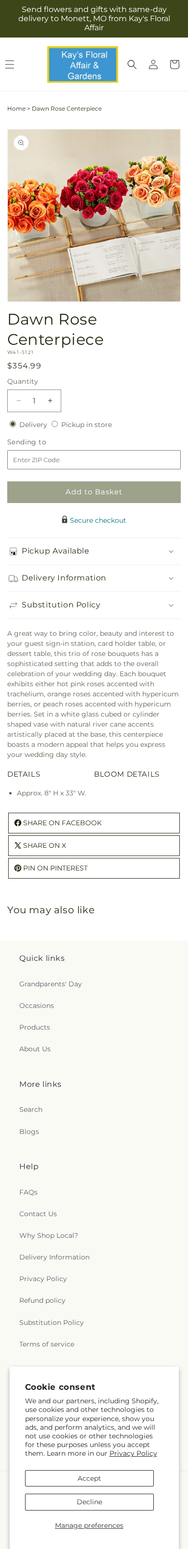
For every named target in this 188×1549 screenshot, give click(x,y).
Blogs (29, 1131)
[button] (132, 64)
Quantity (22, 381)
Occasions (36, 1005)
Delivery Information (54, 1257)
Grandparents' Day (50, 984)
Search (30, 1109)
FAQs (28, 1192)
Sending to (41, 442)
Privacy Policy (133, 1453)
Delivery (34, 424)
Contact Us (38, 1213)
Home (16, 108)
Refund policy (42, 1300)
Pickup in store (86, 424)
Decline (89, 1502)
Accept (89, 1478)
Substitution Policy (51, 1322)
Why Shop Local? (48, 1235)
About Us (35, 1049)
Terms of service (46, 1344)
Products (34, 1027)
